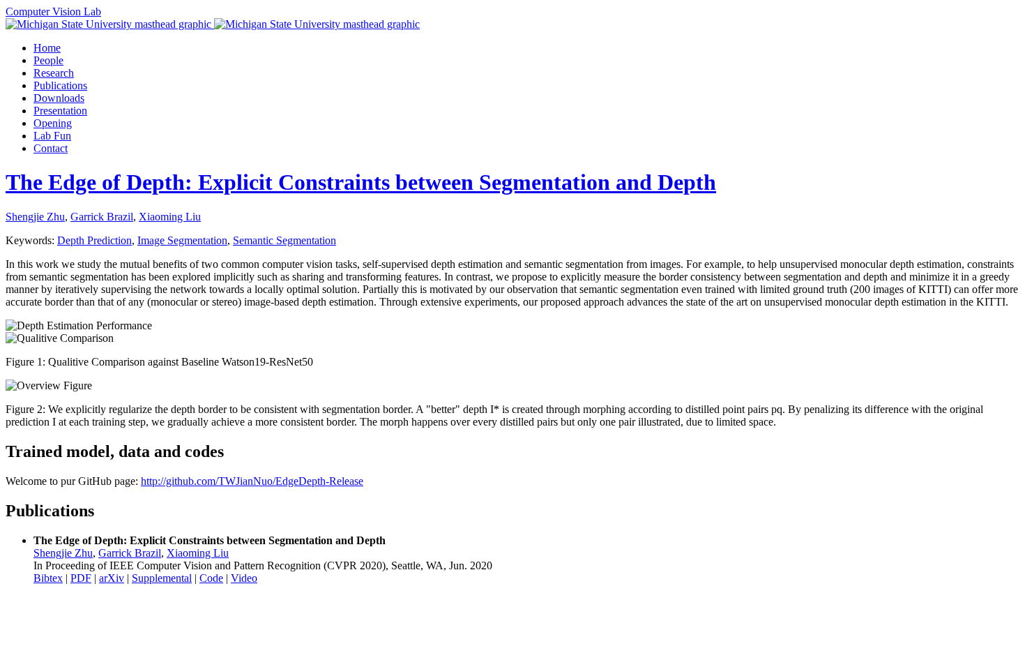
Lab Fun (52, 136)
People (48, 60)
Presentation (60, 111)
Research (53, 73)
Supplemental (162, 578)
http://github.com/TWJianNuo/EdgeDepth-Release (252, 481)
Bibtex (48, 578)
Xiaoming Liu (170, 217)
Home (47, 48)
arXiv (111, 578)
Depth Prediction (94, 240)
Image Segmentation (182, 240)
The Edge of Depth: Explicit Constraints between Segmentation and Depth (361, 182)
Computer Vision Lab (53, 11)
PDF (80, 578)
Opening (52, 123)
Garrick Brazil (101, 217)
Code (211, 578)
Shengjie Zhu (35, 217)
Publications (60, 85)
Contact (50, 148)
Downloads (58, 98)
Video (244, 578)
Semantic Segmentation (284, 240)
